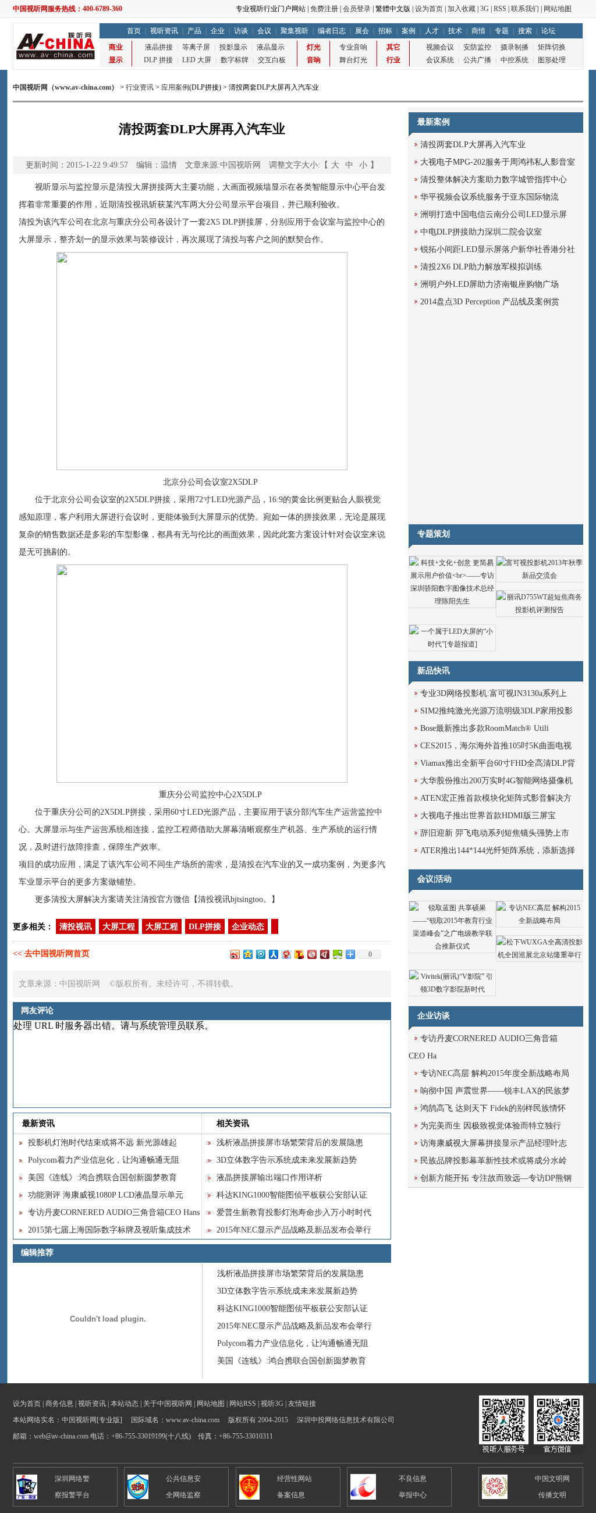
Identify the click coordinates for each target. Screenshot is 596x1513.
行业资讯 (140, 87)
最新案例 (433, 122)
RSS (500, 9)
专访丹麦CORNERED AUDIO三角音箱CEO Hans (114, 1212)
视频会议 (440, 47)
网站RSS (242, 1404)
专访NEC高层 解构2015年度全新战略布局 (494, 1073)
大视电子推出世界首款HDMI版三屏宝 (488, 815)
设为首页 (429, 9)
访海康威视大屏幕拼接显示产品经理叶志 (493, 1143)
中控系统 (514, 60)
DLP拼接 (238, 222)
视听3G (272, 1404)
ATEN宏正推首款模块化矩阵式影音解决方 (496, 798)
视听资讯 (164, 31)
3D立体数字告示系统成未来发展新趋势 (287, 1160)
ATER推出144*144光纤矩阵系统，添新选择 (497, 850)
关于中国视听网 (167, 1404)
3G (484, 9)
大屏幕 (226, 829)
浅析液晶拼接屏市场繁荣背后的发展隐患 (290, 1142)
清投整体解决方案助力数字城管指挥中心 (493, 179)
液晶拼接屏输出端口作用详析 (269, 1177)
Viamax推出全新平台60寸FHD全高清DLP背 (497, 763)
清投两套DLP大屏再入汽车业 (473, 144)
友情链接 (302, 1404)
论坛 (548, 31)
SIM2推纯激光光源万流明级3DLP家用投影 (496, 710)
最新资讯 (38, 1123)
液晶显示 (271, 47)
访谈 (241, 31)
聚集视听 (294, 31)
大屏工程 (118, 926)
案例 (409, 31)
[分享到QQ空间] (247, 954)
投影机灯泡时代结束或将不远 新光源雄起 (102, 1142)
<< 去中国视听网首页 (51, 953)
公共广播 (477, 60)
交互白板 (272, 60)
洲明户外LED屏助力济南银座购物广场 (489, 284)
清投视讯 (75, 926)
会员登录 (357, 9)
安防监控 (477, 47)
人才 (432, 31)
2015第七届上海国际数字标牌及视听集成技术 (109, 1230)
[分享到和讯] (324, 954)
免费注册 (324, 9)
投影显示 (233, 47)
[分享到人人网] (273, 954)
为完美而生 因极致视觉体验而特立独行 (490, 1125)
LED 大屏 (196, 60)
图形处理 (552, 60)
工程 (181, 829)
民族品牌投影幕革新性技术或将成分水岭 (493, 1160)
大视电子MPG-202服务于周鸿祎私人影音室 (497, 162)
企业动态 (248, 926)
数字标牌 (235, 60)
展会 (362, 31)
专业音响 (353, 47)
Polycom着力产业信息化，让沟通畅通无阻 (103, 1160)
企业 (218, 31)
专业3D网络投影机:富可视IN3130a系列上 (493, 693)
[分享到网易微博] (285, 954)
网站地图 (558, 9)
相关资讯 (233, 1123)
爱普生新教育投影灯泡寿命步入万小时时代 (294, 1212)
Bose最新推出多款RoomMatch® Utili (484, 728)
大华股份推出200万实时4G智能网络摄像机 (496, 780)
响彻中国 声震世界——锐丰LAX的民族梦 (495, 1090)
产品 (194, 31)
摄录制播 (514, 47)
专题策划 (433, 534)
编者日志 (332, 31)
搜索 (525, 31)
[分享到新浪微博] (234, 954)
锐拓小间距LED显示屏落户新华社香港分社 (497, 249)
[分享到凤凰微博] (311, 954)
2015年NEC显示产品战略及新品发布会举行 (294, 1230)
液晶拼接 (159, 47)
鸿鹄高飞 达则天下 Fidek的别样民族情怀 (493, 1108)
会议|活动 (434, 879)
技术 (455, 31)
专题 (502, 31)
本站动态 (125, 1404)
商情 (478, 31)
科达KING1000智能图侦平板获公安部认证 (292, 1195)
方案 (304, 534)
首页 (134, 31)
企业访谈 (433, 1015)
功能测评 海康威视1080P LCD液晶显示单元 (105, 1195)
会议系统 (440, 60)
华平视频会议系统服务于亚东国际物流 (489, 197)
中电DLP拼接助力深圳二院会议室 (481, 232)
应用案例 (175, 87)
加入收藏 (462, 9)
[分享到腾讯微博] (260, 954)
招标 (385, 31)
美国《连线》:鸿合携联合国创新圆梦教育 (102, 1177)
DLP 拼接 (158, 60)
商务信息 (59, 1404)
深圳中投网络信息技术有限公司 (346, 1420)
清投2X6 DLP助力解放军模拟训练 (481, 266)
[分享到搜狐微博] (298, 954)
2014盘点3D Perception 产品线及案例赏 (489, 301)
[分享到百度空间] (337, 954)
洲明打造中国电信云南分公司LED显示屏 (493, 214)
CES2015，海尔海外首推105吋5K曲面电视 (496, 745)
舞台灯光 (353, 60)
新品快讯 (433, 670)
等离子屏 (196, 47)
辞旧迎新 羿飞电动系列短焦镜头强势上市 (494, 833)
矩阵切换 (552, 47)
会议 (264, 31)
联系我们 (525, 9)
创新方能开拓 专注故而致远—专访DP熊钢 (496, 1178)
